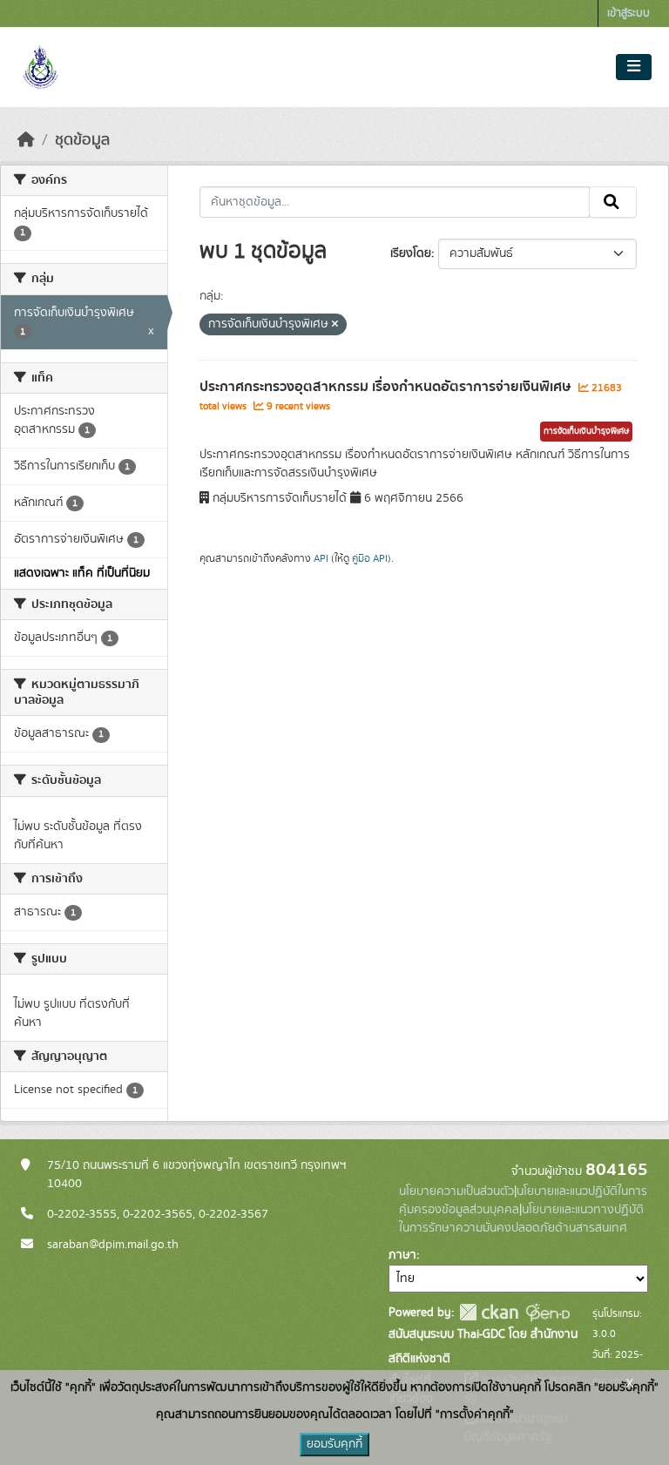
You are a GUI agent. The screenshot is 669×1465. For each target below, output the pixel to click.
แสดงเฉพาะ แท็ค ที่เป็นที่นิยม (82, 573)
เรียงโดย (410, 253)
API (321, 558)
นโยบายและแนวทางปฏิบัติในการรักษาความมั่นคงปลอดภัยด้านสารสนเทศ (521, 1219)
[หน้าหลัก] (26, 140)
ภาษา (402, 1255)
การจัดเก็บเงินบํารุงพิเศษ (586, 431)
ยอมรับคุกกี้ (334, 1444)
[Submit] (613, 202)
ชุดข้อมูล (82, 140)
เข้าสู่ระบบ (628, 13)
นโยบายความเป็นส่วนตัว (456, 1191)
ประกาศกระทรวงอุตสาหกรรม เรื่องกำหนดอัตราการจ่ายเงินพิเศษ (386, 386)
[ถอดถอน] (335, 325)
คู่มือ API (370, 558)
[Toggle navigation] (634, 67)
